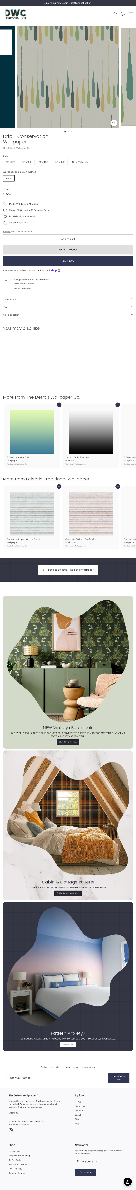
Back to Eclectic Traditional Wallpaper (70, 569)
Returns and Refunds (19, 1164)
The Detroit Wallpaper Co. (16, 148)
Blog (77, 1123)
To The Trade (15, 1160)
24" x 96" (10, 162)
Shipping (6, 231)
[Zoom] (113, 123)
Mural (9, 178)
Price (6, 189)
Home (78, 1102)
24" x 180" (60, 162)
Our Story (79, 1110)
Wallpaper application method (19, 171)
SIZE (5, 155)
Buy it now (68, 260)
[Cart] (123, 14)
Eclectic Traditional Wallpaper (57, 479)
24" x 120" (27, 162)
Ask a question (11, 314)
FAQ (5, 306)
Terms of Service (17, 1173)
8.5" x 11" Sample (80, 162)
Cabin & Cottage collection (76, 2)
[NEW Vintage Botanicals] (68, 661)
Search (78, 1115)
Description (9, 299)
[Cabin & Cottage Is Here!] (68, 815)
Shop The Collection (68, 742)
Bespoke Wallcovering (19, 1155)
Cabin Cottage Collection (68, 893)
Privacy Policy (15, 1169)
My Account (80, 1106)
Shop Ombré (68, 1044)
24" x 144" (43, 162)
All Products (14, 1151)
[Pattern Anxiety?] (68, 967)
